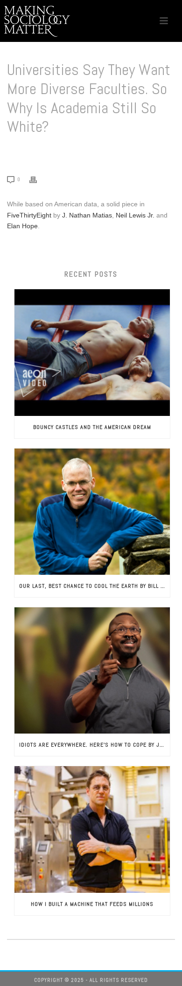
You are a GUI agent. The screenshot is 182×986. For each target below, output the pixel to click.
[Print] (37, 179)
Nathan (79, 215)
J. (63, 215)
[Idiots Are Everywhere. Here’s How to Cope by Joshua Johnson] (92, 670)
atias (105, 215)
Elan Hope (22, 226)
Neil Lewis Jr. (135, 215)
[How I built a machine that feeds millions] (92, 829)
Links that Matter (55, 151)
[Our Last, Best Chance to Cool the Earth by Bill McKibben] (92, 512)
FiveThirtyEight (29, 215)
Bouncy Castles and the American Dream (92, 427)
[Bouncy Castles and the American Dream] (92, 352)
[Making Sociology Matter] (37, 21)
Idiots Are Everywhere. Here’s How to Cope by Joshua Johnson (94, 744)
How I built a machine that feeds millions (92, 904)
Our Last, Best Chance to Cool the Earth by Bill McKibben (94, 586)
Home (20, 151)
